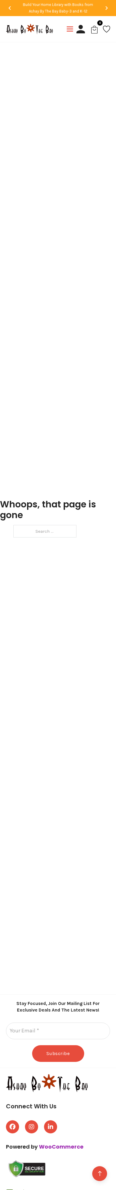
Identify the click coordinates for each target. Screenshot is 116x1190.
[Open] (69, 28)
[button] (9, 8)
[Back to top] (99, 1173)
